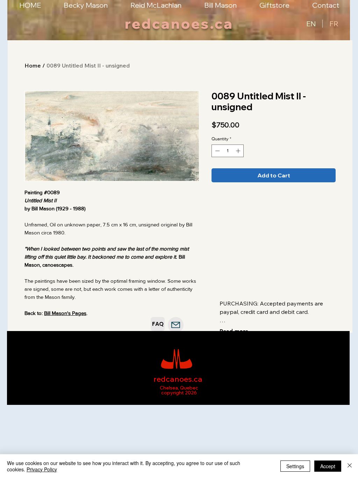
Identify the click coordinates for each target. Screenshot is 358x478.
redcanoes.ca (179, 23)
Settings (295, 466)
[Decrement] (217, 151)
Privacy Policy (42, 469)
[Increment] (239, 151)
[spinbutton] (228, 151)
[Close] (349, 466)
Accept (327, 466)
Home (32, 65)
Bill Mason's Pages (65, 313)
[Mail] (176, 325)
